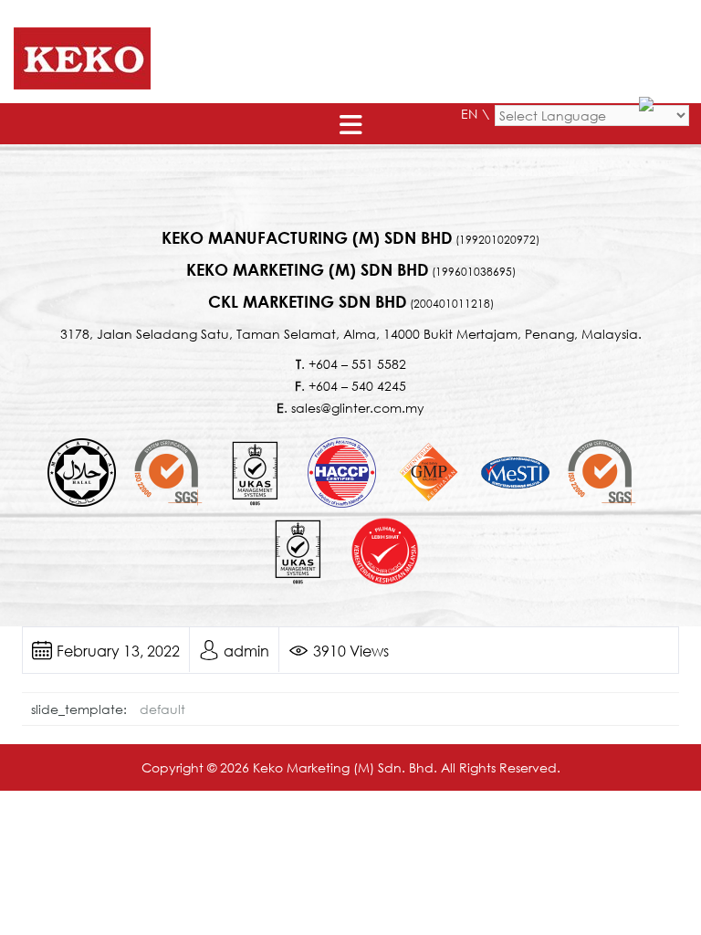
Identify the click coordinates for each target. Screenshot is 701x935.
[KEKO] (82, 57)
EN (469, 113)
